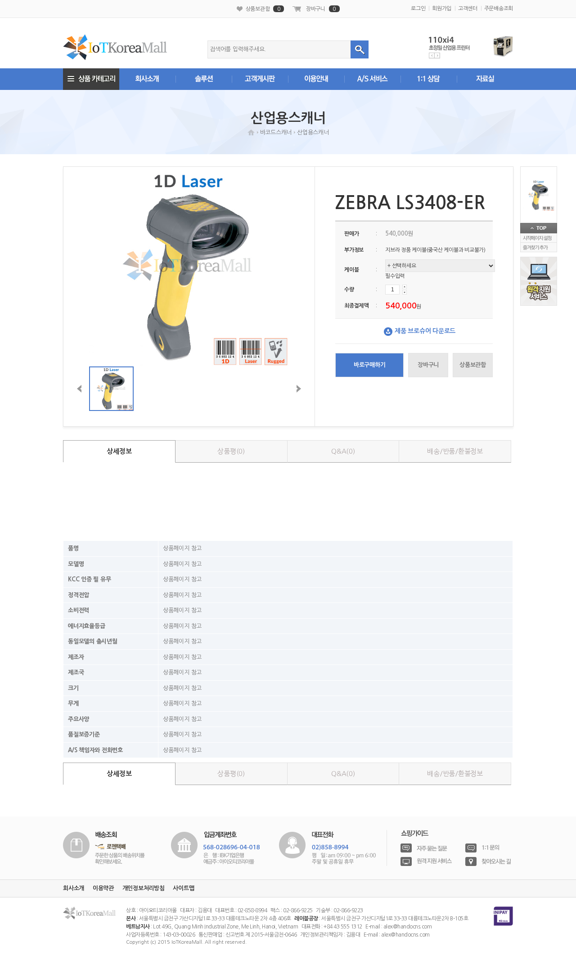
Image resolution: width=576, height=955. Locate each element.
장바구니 (321, 9)
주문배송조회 (498, 8)
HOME (251, 132)
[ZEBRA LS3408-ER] (538, 195)
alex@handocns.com (407, 926)
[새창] (104, 847)
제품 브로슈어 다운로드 (425, 331)
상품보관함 (263, 9)
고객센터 (467, 8)
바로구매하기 (370, 365)
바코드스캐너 (276, 132)
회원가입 (441, 8)
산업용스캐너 (313, 132)
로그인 (418, 8)
